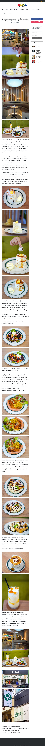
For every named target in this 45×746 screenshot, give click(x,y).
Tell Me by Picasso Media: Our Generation (38, 52)
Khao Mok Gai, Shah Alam (38, 47)
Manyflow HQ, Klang (38, 57)
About (33, 9)
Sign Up (42, 1)
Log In (38, 1)
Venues (11, 9)
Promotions (27, 9)
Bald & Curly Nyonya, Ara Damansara (39, 61)
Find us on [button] (36, 19)
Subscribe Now (37, 38)
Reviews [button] (15, 9)
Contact (38, 9)
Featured (22, 9)
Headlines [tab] (38, 42)
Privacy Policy (30, 742)
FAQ (21, 742)
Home (6, 9)
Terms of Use (25, 742)
